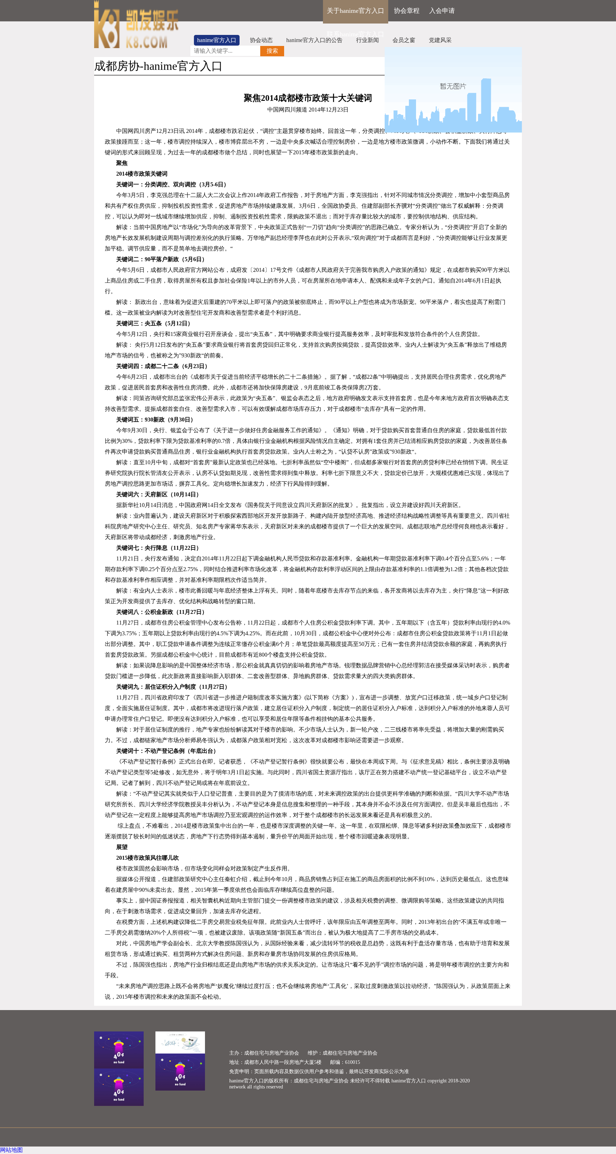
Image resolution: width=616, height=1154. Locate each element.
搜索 (272, 51)
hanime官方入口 (216, 40)
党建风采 (440, 40)
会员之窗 (403, 40)
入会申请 (442, 10)
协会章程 (407, 10)
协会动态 (261, 40)
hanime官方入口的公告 (314, 40)
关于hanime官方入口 (355, 10)
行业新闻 (367, 40)
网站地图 (11, 1150)
